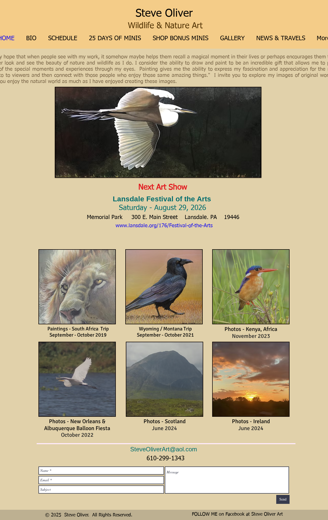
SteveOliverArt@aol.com (163, 449)
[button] (158, 132)
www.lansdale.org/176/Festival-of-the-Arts (164, 225)
